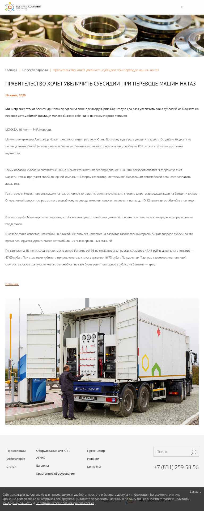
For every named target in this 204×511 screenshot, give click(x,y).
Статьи (11, 467)
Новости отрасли (35, 70)
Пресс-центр (96, 451)
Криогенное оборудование (55, 474)
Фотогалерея (16, 459)
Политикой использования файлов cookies (65, 503)
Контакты (94, 467)
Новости (93, 459)
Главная (11, 70)
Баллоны (42, 466)
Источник (12, 284)
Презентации (16, 451)
